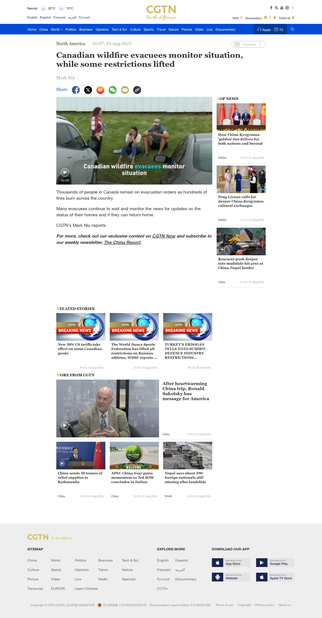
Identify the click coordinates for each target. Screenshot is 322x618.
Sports (149, 29)
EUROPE (58, 588)
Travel (161, 29)
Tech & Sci (119, 29)
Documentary (225, 29)
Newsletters (253, 18)
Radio (266, 30)
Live (209, 29)
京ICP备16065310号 (80, 605)
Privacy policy (264, 605)
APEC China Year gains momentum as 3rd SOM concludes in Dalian (132, 477)
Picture (187, 29)
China (43, 29)
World (55, 29)
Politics (70, 29)
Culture (135, 29)
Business (86, 29)
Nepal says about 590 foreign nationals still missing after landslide (185, 477)
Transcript (35, 588)
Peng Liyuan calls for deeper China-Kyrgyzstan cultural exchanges (241, 201)
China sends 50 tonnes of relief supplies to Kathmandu (80, 477)
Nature (174, 29)
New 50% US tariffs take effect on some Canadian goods (80, 348)
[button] (65, 173)
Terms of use (225, 605)
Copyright (244, 605)
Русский (84, 17)
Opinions (102, 29)
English (32, 17)
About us (285, 605)
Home (31, 29)
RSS (236, 18)
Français (59, 17)
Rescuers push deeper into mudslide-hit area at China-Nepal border (240, 263)
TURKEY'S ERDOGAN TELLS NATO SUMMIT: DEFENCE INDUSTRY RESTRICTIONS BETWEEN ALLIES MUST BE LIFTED (186, 351)
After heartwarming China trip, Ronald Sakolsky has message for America (186, 391)
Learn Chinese (86, 588)
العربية (72, 17)
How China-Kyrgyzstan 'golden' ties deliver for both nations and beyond (240, 139)
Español (45, 17)
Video (199, 29)
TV (281, 30)
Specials (129, 579)
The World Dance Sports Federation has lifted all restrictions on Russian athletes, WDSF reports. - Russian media (133, 351)
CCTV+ (163, 588)
